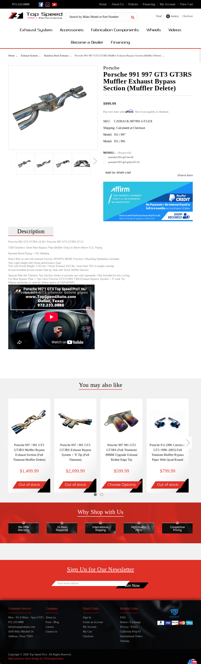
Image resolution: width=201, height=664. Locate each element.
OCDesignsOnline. (54, 658)
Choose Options (122, 485)
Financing (149, 4)
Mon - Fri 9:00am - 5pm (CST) (26, 617)
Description (31, 231)
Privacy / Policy (129, 626)
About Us (117, 4)
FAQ (122, 617)
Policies (133, 4)
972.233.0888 (20, 4)
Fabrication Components (115, 30)
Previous (11, 161)
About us (51, 617)
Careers (50, 626)
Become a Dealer (87, 42)
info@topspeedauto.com (21, 626)
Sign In (87, 617)
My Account (167, 4)
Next (95, 161)
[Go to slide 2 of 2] (101, 494)
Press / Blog (52, 622)
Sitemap (124, 641)
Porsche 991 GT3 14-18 (120, 157)
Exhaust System (36, 30)
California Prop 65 (130, 631)
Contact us (51, 631)
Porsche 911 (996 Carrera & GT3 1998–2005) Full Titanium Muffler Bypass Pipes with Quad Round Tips (168, 454)
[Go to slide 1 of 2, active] (95, 494)
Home (103, 4)
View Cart (186, 4)
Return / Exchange (130, 622)
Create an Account (93, 622)
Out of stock (29, 485)
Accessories (72, 30)
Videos (174, 30)
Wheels (153, 30)
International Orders (131, 636)
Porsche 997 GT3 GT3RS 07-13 (124, 162)
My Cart (87, 631)
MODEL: (117, 152)
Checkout (187, 16)
